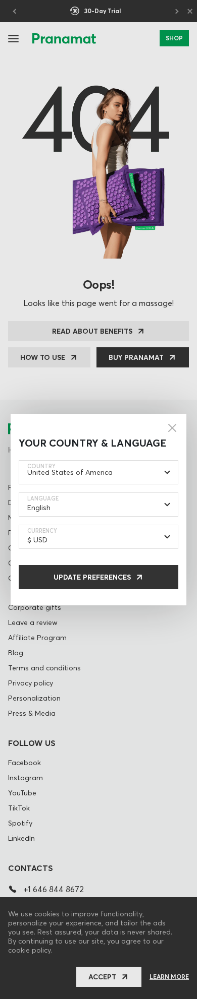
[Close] (172, 428)
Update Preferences (92, 577)
